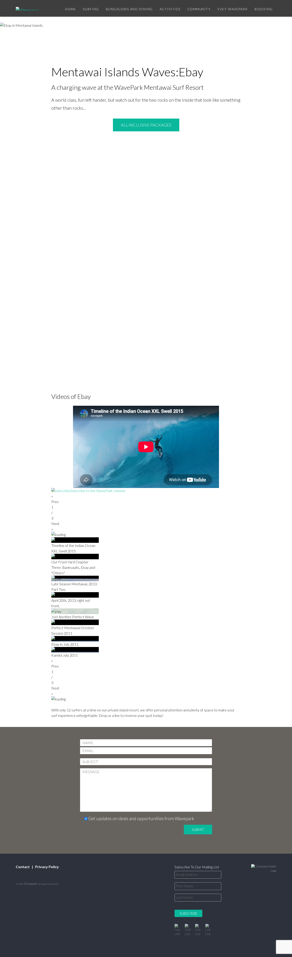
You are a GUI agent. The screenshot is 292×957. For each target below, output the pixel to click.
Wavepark (30, 883)
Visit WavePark (232, 9)
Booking (264, 9)
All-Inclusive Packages (146, 124)
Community (199, 9)
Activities (170, 9)
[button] (146, 498)
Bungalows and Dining (129, 9)
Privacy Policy (47, 866)
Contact (23, 866)
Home (70, 9)
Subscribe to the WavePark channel (97, 490)
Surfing (91, 9)
